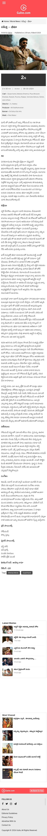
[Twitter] (6, 804)
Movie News (15, 21)
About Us (5, 809)
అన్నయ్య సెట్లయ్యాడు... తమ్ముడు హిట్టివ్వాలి (28, 731)
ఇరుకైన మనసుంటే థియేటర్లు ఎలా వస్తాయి (28, 744)
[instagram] (11, 804)
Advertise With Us (9, 821)
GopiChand (27, 573)
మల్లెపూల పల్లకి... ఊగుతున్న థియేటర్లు (26, 719)
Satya (10, 33)
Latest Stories (9, 623)
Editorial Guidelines (9, 813)
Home (6, 21)
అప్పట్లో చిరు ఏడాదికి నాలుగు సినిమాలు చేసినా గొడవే (27, 771)
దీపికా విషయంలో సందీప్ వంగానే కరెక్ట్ (27, 757)
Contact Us (6, 825)
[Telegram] (15, 804)
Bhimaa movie (13, 573)
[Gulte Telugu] (23, 9)
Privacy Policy (7, 817)
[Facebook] (3, 804)
